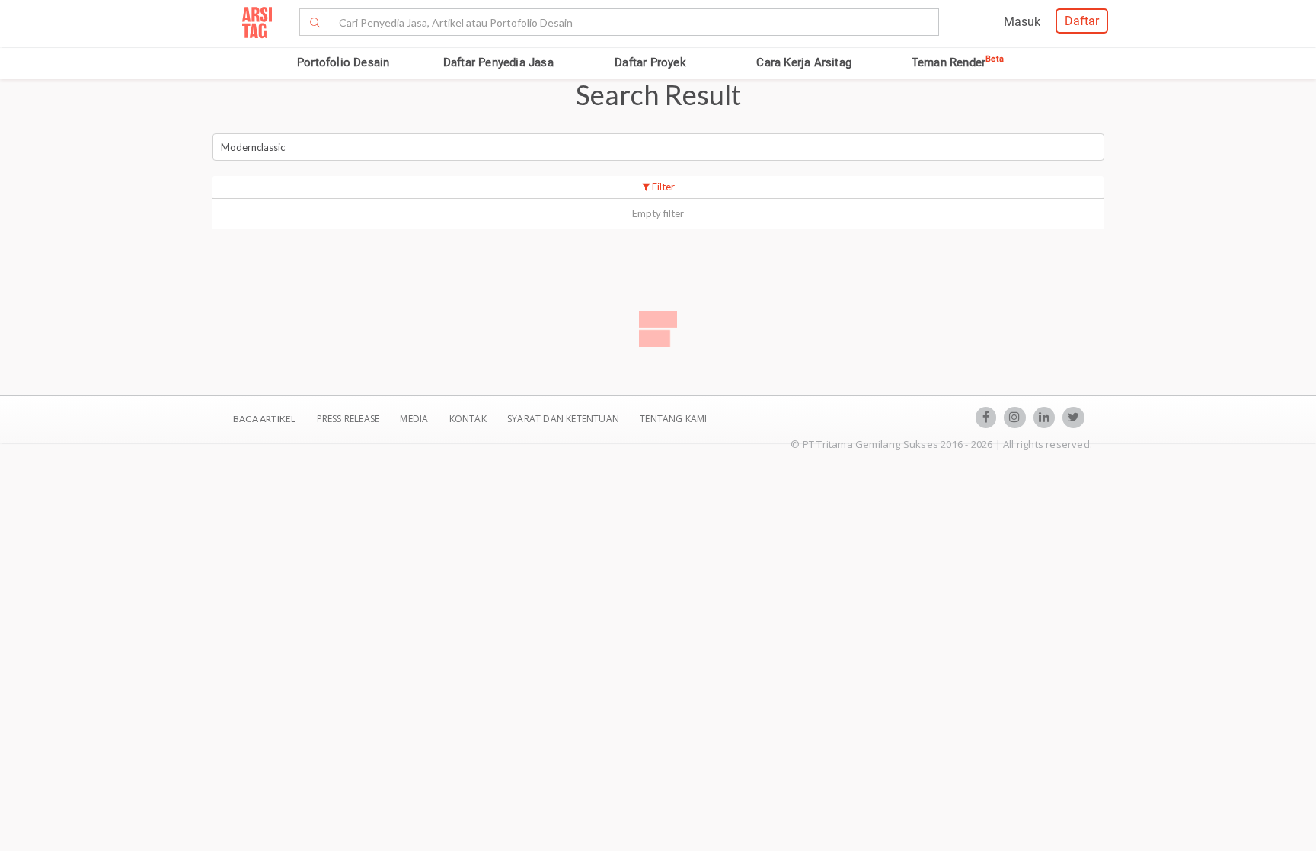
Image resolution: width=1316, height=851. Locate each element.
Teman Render (958, 62)
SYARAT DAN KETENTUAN (564, 418)
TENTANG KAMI (673, 418)
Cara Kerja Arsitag (803, 62)
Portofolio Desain (343, 62)
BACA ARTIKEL (264, 418)
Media (415, 418)
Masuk (1022, 21)
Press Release (348, 418)
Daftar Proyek (650, 62)
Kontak (469, 418)
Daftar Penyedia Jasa (498, 62)
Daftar (1082, 21)
